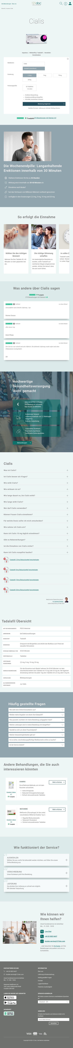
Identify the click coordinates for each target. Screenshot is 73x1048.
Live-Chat (48, 931)
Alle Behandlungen (6, 3)
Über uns (14, 3)
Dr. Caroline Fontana (58, 601)
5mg (44, 75)
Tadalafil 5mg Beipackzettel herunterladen (24, 570)
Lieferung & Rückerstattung (46, 974)
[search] (61, 3)
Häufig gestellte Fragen (45, 977)
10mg (60, 75)
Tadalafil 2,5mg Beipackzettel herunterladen (24, 560)
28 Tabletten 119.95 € (29, 88)
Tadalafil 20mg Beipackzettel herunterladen (24, 590)
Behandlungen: (22, 443)
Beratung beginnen (44, 104)
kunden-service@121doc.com (55, 941)
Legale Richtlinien (43, 983)
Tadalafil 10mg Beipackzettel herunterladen (24, 580)
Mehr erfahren (57, 782)
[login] (70, 3)
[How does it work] (66, 873)
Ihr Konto (57, 946)
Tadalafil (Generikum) (30, 68)
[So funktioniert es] (66, 860)
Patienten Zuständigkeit (45, 987)
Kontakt (40, 980)
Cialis (25, 63)
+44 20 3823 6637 (51, 936)
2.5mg (29, 75)
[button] (53, 1001)
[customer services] (65, 3)
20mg (29, 79)
